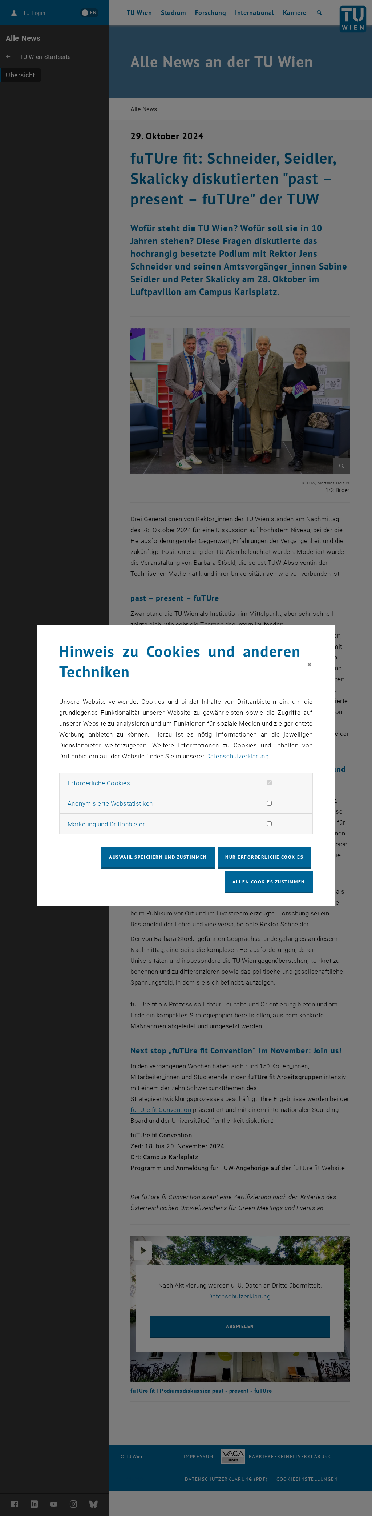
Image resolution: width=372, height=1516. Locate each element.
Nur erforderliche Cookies (264, 857)
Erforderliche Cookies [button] (99, 783)
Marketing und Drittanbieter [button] (106, 824)
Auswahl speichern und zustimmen (158, 857)
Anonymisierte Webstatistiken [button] (110, 803)
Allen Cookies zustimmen (268, 882)
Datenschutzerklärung (237, 756)
